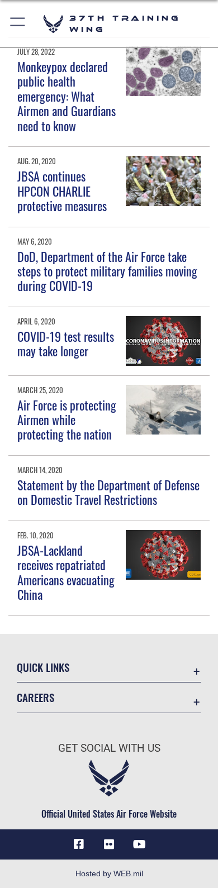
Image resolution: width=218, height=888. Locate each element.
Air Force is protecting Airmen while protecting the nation (66, 419)
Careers (35, 697)
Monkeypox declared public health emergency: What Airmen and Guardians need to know (66, 96)
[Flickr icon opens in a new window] (109, 844)
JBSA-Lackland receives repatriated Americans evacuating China (66, 572)
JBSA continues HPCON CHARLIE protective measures (62, 190)
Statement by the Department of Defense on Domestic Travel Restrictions (108, 492)
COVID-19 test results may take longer (65, 343)
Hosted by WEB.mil (109, 873)
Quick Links (43, 667)
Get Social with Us (109, 748)
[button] (18, 23)
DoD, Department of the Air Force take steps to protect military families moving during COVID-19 (107, 271)
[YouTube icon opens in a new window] (139, 844)
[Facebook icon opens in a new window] (78, 844)
